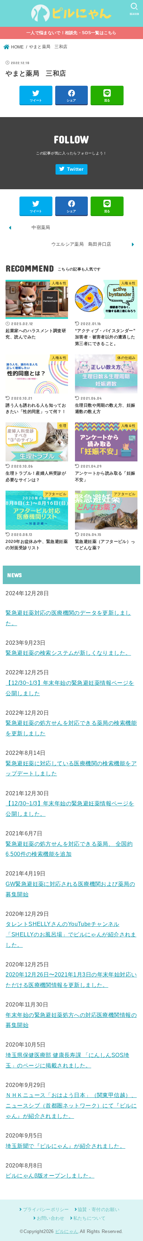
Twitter (75, 169)
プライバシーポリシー (46, 1209)
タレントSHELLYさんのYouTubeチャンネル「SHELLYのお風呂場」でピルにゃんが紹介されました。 (71, 934)
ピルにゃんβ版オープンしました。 (50, 1175)
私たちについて (89, 1218)
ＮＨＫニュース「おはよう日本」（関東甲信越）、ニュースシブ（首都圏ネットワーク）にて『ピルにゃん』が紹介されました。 (71, 1105)
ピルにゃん (66, 1231)
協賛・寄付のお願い (98, 1209)
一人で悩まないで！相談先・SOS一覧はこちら (71, 32)
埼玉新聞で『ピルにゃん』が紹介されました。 (65, 1146)
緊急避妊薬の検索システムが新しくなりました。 (68, 653)
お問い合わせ (50, 1218)
